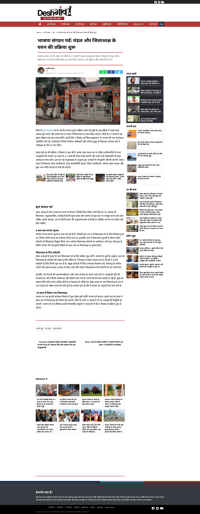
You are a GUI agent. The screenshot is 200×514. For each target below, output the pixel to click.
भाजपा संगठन (57, 328)
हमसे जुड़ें (153, 24)
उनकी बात (65, 24)
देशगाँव (92, 507)
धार (47, 70)
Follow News (109, 507)
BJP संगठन (47, 130)
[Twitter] (159, 2)
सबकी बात (106, 24)
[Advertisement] (80, 201)
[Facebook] (155, 2)
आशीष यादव (50, 68)
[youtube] (162, 2)
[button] (42, 178)
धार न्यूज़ (48, 328)
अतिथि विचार (122, 24)
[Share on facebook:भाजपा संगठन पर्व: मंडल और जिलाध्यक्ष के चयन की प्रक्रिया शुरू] (111, 72)
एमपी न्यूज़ (40, 328)
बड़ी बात (93, 24)
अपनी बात (51, 24)
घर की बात (79, 24)
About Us (138, 24)
